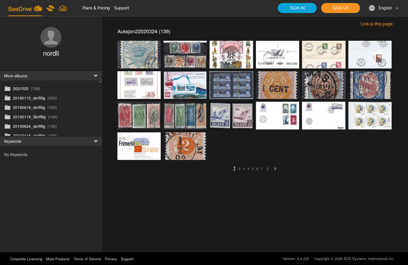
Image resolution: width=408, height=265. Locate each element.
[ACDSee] (51, 8)
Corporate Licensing (26, 258)
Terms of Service (87, 258)
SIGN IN (297, 8)
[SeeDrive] (25, 8)
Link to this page (377, 25)
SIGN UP (341, 8)
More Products (58, 258)
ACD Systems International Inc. (369, 258)
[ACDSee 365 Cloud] (63, 8)
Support (121, 8)
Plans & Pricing (96, 8)
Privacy (111, 258)
